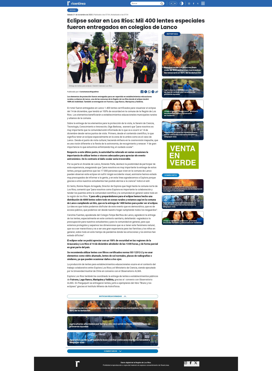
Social (73, 10)
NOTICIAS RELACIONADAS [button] (110, 296)
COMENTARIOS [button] (110, 351)
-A (171, 3)
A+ (175, 3)
